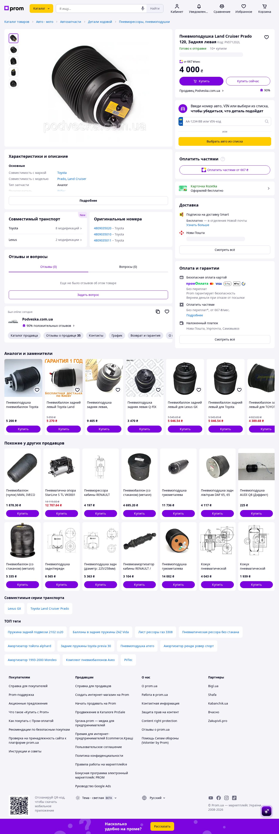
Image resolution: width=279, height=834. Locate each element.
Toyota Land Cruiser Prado (50, 608)
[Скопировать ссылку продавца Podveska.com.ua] (158, 311)
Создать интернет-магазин (95, 695)
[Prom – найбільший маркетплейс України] (14, 8)
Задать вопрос (88, 295)
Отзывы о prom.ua (156, 729)
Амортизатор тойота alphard (29, 646)
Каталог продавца (24, 335)
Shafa (212, 695)
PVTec (128, 660)
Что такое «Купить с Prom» (29, 712)
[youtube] (210, 797)
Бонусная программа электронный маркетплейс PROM (101, 775)
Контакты (96, 335)
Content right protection (159, 721)
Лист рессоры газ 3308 (155, 632)
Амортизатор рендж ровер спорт (189, 646)
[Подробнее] (222, 159)
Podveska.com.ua (37, 319)
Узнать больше (197, 225)
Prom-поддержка (21, 695)
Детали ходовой (100, 22)
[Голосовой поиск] (142, 8)
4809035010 (102, 234)
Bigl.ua (213, 686)
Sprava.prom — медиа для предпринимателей (94, 723)
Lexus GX (14, 608)
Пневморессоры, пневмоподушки (144, 22)
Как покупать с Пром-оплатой (31, 721)
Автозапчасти (70, 22)
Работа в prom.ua (155, 695)
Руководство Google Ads (93, 786)
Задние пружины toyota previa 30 (86, 646)
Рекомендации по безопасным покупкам (39, 729)
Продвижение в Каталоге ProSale (100, 712)
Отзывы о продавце (63, 335)
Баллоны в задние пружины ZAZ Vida (101, 632)
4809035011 (102, 240)
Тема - (93, 798)
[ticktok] (234, 797)
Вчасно (213, 712)
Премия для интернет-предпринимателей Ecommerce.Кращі (104, 736)
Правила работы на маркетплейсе (101, 764)
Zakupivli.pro (217, 721)
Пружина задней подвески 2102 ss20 (35, 632)
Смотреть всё (225, 250)
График (117, 335)
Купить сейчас (248, 81)
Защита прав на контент (160, 712)
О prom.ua (149, 686)
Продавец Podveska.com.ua (199, 91)
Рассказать (162, 826)
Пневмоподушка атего (137, 646)
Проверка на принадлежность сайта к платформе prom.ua (37, 740)
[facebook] (218, 797)
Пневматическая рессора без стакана (210, 632)
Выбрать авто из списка (225, 141)
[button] (201, 81)
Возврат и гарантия (145, 335)
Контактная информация (160, 703)
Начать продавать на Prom (95, 703)
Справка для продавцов (93, 686)
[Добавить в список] (266, 37)
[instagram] (226, 797)
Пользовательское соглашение (98, 747)
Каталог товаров (16, 22)
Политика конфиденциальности (99, 755)
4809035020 (102, 228)
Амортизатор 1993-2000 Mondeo (32, 660)
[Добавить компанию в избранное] (167, 311)
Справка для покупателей (28, 686)
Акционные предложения (28, 703)
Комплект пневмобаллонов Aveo (90, 660)
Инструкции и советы (25, 751)
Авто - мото (44, 22)
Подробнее (194, 315)
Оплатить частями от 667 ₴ (227, 170)
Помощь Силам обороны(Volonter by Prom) (160, 740)
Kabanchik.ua (218, 703)
